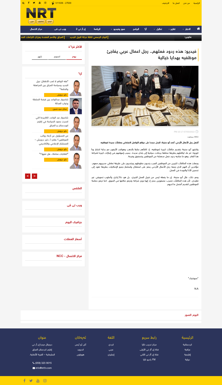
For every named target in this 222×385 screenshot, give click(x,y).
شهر (40, 57)
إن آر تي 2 (80, 29)
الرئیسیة (196, 3)
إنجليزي (40, 21)
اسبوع (57, 57)
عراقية (187, 350)
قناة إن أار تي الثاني (149, 355)
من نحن (186, 3)
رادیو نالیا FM (149, 360)
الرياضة (97, 29)
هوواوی (80, 355)
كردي (111, 345)
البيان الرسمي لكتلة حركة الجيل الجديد (97, 37)
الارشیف (165, 3)
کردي (50, 21)
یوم (74, 57)
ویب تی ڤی (59, 29)
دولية (187, 360)
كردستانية (187, 345)
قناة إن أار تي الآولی (149, 350)
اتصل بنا (176, 3)
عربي (32, 21)
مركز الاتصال (36, 29)
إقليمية (187, 355)
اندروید (80, 350)
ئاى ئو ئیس (80, 345)
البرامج (136, 29)
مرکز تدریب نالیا (149, 345)
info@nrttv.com (44, 368)
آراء (145, 29)
